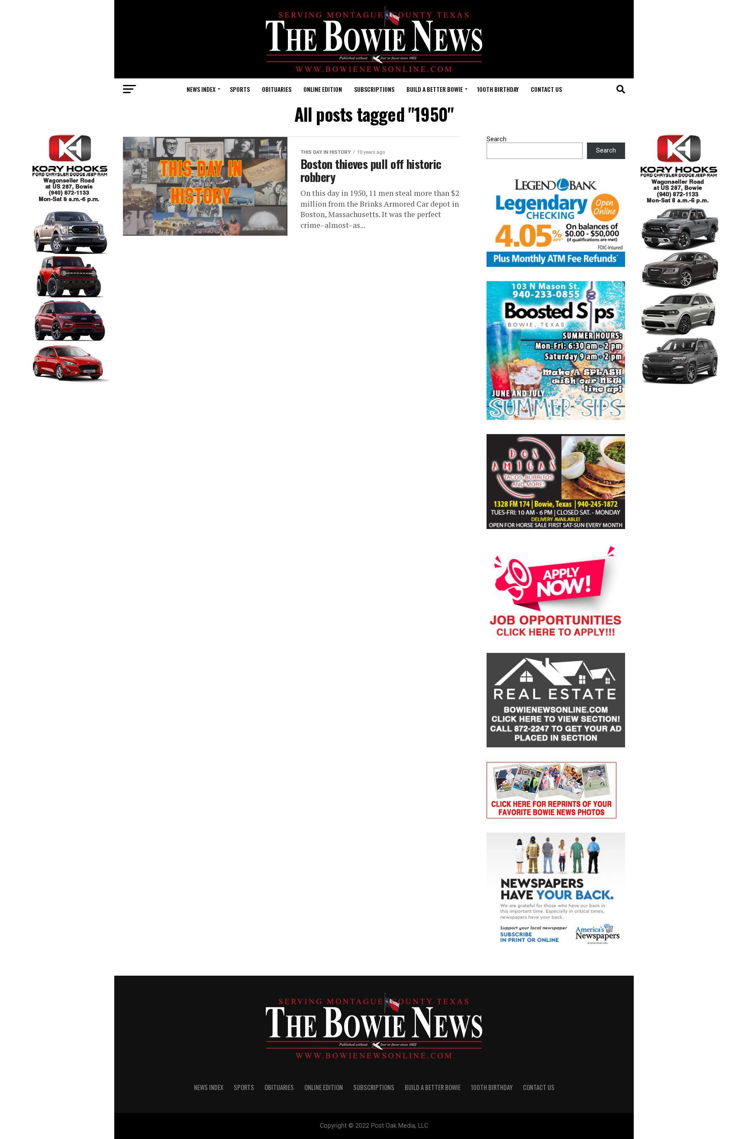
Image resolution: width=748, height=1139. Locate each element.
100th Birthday (498, 89)
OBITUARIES (276, 89)
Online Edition (322, 89)
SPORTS (240, 89)
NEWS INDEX (201, 89)
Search (496, 139)
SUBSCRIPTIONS (374, 89)
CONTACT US (546, 89)
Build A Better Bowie (434, 89)
